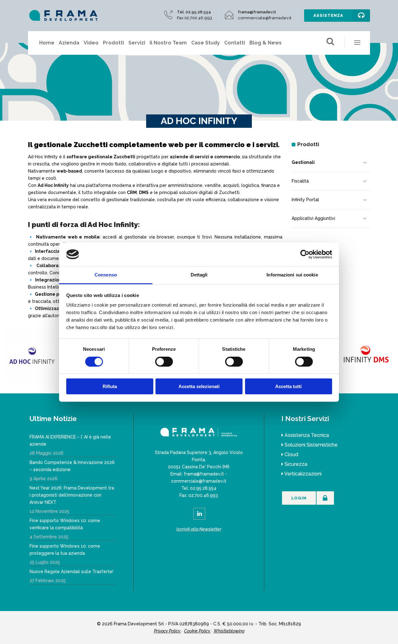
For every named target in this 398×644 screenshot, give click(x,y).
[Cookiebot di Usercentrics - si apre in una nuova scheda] (305, 254)
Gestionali (303, 162)
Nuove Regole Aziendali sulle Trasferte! (71, 571)
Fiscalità (300, 180)
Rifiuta (110, 386)
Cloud (291, 454)
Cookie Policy (197, 630)
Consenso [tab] (106, 274)
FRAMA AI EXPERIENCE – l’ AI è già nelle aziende (70, 440)
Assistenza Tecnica (307, 435)
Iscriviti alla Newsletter (198, 529)
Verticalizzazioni (303, 474)
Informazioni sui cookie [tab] (292, 274)
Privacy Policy (167, 630)
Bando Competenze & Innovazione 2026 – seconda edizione (72, 466)
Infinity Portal (305, 199)
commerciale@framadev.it (198, 481)
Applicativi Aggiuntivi (313, 218)
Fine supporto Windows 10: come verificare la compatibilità (65, 524)
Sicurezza (296, 464)
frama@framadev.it (204, 473)
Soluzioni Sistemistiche (311, 445)
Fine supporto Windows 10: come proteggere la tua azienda (65, 550)
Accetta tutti (288, 386)
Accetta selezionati (199, 386)
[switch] (164, 362)
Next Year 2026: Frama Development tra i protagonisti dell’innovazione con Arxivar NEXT (72, 495)
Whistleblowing (229, 630)
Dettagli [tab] (199, 274)
